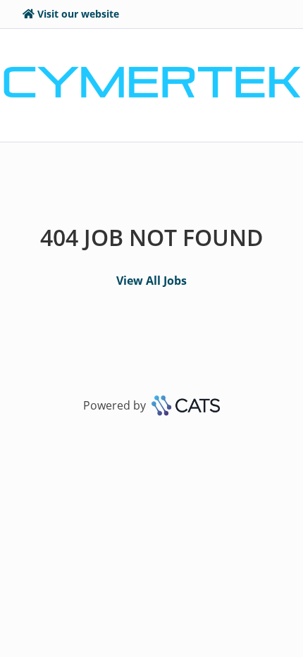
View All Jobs (151, 280)
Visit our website (78, 13)
